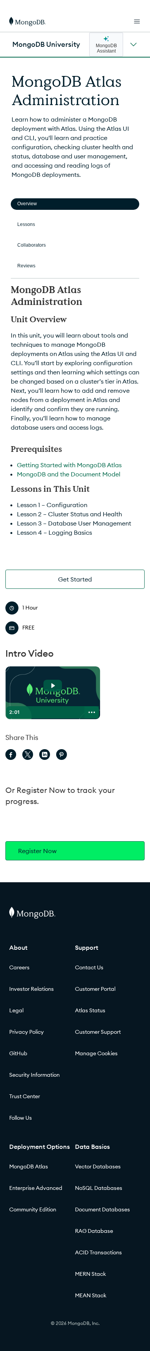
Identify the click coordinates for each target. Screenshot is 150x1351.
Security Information (34, 1074)
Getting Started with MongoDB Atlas (69, 465)
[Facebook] (10, 754)
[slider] (52, 712)
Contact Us (89, 967)
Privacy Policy (26, 1031)
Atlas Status (90, 1010)
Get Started (75, 579)
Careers (19, 967)
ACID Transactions (98, 1252)
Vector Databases (98, 1166)
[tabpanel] (75, 413)
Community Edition (32, 1209)
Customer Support (98, 1031)
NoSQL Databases (98, 1188)
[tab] (75, 204)
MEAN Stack (91, 1295)
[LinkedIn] (44, 754)
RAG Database (94, 1230)
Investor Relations (31, 988)
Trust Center (24, 1096)
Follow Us (20, 1117)
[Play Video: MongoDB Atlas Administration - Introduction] (52, 686)
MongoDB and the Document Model (68, 474)
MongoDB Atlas (28, 1166)
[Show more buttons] (92, 712)
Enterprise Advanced (35, 1188)
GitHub (18, 1053)
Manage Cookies (96, 1053)
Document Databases (102, 1209)
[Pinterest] (61, 754)
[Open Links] (137, 21)
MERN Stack (90, 1273)
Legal (16, 1010)
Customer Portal (95, 988)
